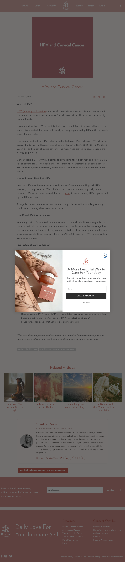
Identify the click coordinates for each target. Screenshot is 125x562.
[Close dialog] (105, 256)
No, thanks (86, 302)
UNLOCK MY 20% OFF (86, 296)
